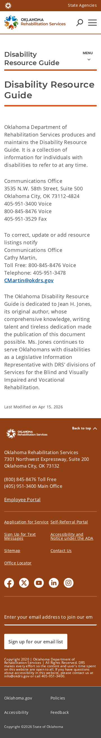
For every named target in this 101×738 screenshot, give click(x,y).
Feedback (59, 712)
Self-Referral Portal (69, 522)
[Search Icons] (79, 22)
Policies (57, 698)
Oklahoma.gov (18, 698)
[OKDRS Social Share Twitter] (24, 583)
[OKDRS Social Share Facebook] (9, 583)
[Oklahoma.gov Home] (8, 5)
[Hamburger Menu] (92, 22)
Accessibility (16, 712)
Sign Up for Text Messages (20, 536)
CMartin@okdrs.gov (29, 280)
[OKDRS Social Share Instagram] (69, 583)
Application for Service (26, 522)
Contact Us (61, 550)
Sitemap (12, 550)
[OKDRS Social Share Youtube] (39, 583)
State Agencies (82, 5)
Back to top (81, 428)
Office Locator (18, 563)
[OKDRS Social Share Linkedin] (54, 583)
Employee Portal (22, 499)
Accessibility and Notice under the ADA (71, 536)
